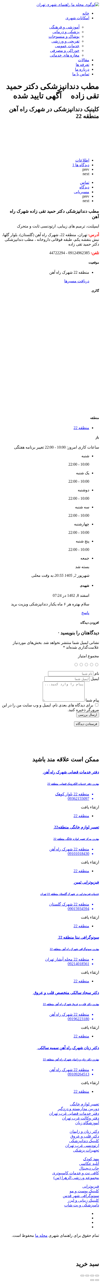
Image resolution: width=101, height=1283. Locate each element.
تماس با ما (80, 74)
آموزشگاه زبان (87, 1123)
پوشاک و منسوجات (64, 36)
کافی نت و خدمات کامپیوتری (75, 1173)
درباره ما (82, 69)
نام (96, 673)
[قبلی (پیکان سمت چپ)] (97, 1280)
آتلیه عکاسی (89, 1163)
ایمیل (95, 679)
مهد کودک (91, 1159)
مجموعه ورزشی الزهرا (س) (76, 1178)
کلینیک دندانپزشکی (84, 1141)
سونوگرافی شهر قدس (81, 1196)
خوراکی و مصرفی (64, 50)
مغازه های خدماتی (64, 55)
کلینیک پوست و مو (84, 1191)
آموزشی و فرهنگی (64, 27)
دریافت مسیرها (76, 281)
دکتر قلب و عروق (84, 1136)
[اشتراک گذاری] (92, 1275)
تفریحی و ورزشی (65, 41)
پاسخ (85, 613)
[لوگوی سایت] (68, 4)
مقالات (83, 60)
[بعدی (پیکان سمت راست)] (92, 1280)
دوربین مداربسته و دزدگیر (78, 1109)
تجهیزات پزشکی (86, 1150)
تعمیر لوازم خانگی (84, 1104)
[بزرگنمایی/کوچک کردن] (82, 1275)
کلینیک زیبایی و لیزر (83, 1200)
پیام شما (92, 700)
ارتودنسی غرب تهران (82, 1145)
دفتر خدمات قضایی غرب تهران (74, 1113)
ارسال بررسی (87, 715)
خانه (85, 13)
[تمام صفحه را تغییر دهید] (87, 1275)
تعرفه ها (82, 64)
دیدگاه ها (80, 165)
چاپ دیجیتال (89, 1168)
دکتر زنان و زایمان (84, 1131)
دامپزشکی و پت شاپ (81, 1205)
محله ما (41, 1235)
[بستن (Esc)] (97, 1275)
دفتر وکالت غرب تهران (80, 1118)
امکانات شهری (77, 18)
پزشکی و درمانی (65, 32)
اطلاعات (82, 160)
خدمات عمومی (67, 46)
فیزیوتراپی (90, 1186)
